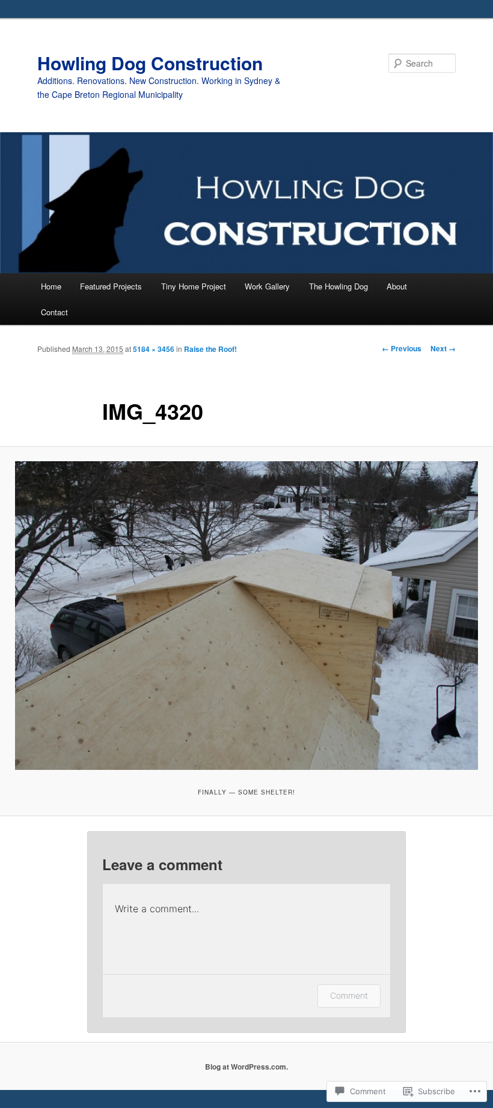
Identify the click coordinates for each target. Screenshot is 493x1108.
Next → (443, 348)
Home (51, 286)
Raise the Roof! (210, 349)
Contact (54, 312)
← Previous (401, 348)
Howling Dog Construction (150, 63)
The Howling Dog (338, 286)
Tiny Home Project (193, 286)
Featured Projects (111, 286)
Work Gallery (267, 286)
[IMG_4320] (246, 615)
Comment (349, 995)
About (397, 286)
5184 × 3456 (153, 349)
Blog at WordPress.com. (246, 1066)
